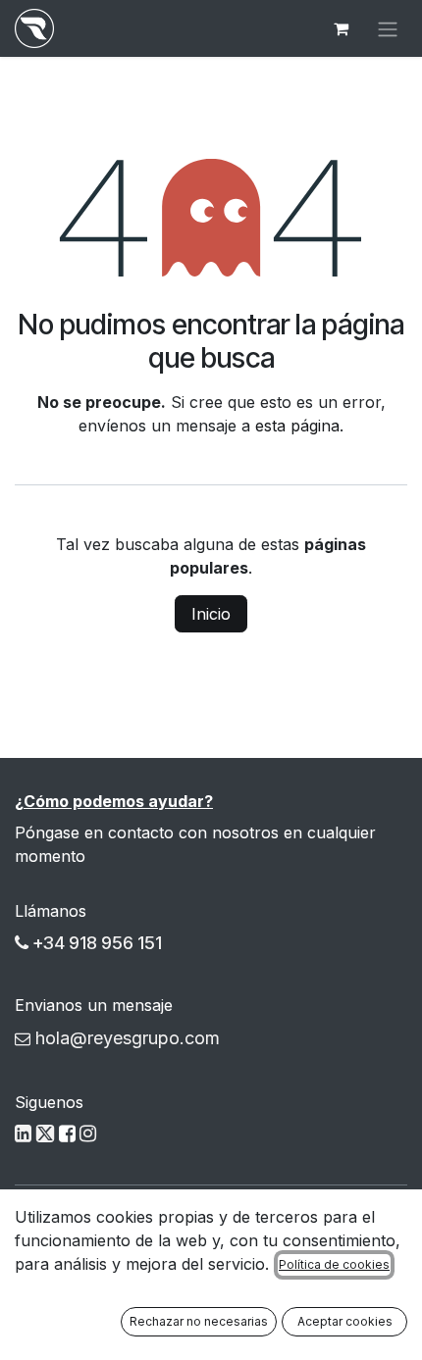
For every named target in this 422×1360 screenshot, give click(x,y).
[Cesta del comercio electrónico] (340, 28)
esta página (297, 425)
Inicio (211, 614)
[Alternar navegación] (387, 28)
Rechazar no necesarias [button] (199, 1321)
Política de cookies (334, 1264)
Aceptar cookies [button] (345, 1321)
